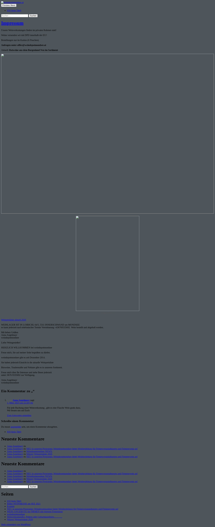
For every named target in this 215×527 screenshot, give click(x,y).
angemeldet (16, 427)
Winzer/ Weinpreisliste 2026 (39, 454)
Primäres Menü (8, 5)
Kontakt (10, 506)
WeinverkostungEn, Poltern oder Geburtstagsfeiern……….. (34, 517)
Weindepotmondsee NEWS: (39, 451)
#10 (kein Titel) (14, 10)
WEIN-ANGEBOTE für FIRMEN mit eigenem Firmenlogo (35, 511)
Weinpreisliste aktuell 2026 (13, 320)
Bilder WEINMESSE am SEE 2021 (24, 503)
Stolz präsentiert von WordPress (16, 524)
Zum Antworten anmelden (19, 415)
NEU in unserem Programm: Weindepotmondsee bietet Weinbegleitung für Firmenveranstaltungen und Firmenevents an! (82, 448)
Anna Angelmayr (21, 400)
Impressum (12, 23)
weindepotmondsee (16, 514)
